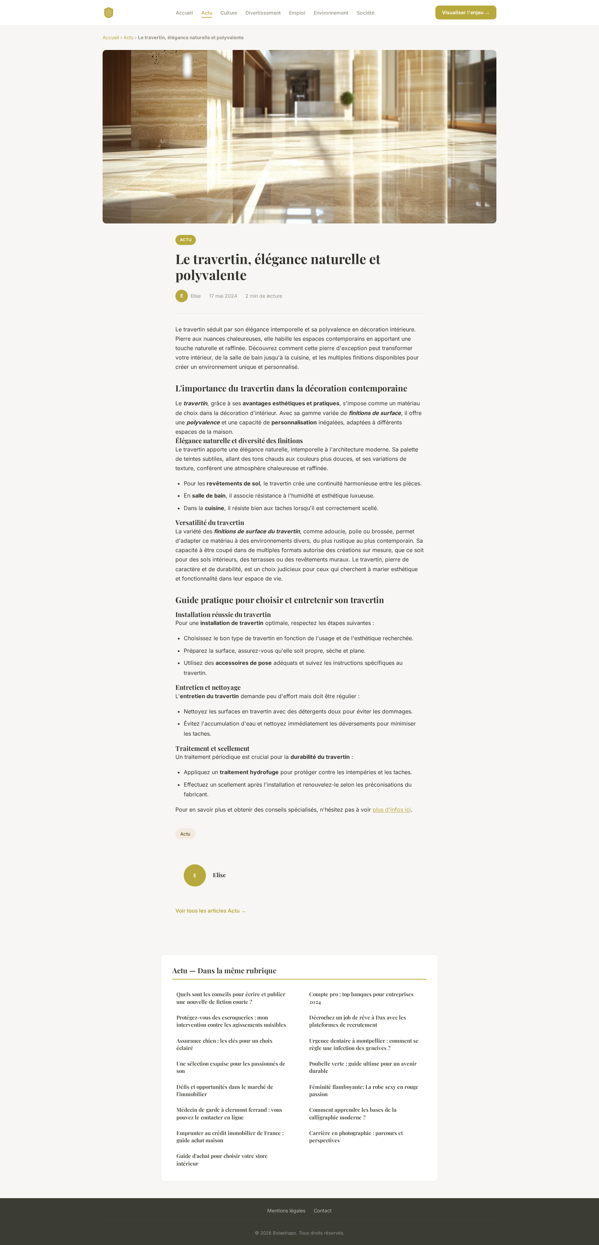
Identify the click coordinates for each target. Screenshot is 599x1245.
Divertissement (263, 12)
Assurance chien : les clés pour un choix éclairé (224, 1044)
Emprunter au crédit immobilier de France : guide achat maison (230, 1136)
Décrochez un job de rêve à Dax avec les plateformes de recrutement (357, 1021)
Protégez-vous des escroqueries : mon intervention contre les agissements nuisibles (231, 1021)
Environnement (331, 12)
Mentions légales (286, 1210)
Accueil (184, 12)
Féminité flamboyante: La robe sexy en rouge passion (363, 1090)
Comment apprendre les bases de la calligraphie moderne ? (353, 1113)
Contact (323, 1210)
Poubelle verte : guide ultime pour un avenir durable (363, 1067)
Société (365, 12)
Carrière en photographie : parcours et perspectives (356, 1136)
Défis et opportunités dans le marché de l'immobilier (224, 1090)
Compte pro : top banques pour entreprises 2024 (361, 998)
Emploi (297, 12)
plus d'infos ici (392, 809)
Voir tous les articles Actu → (210, 910)
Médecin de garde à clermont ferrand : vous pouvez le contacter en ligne (229, 1113)
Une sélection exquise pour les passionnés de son (230, 1067)
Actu (206, 12)
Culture (228, 12)
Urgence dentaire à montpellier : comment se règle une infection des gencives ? (363, 1044)
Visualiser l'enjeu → (466, 12)
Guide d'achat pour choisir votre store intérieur (222, 1159)
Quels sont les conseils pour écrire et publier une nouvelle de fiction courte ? (230, 998)
